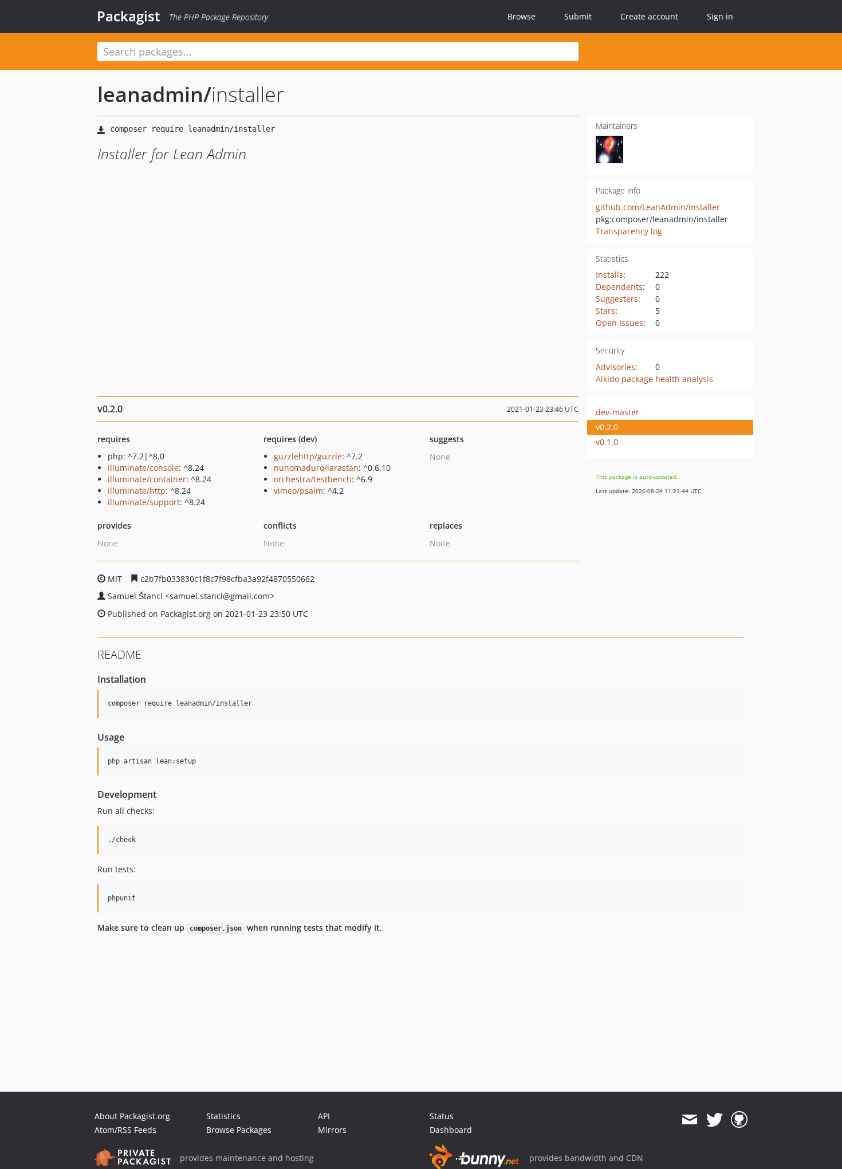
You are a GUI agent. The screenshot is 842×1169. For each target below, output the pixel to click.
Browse (521, 16)
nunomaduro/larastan (316, 467)
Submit (578, 16)
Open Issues (619, 322)
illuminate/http (137, 490)
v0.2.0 (607, 427)
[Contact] (689, 1119)
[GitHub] (739, 1119)
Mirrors (332, 1129)
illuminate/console (143, 467)
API (324, 1116)
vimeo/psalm (298, 490)
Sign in (720, 16)
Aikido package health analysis (654, 378)
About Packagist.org (132, 1116)
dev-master (617, 412)
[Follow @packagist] (714, 1119)
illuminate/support (144, 502)
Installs (609, 274)
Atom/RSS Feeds (125, 1129)
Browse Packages (239, 1129)
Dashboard (451, 1129)
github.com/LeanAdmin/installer (658, 207)
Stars (605, 310)
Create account (649, 16)
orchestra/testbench (313, 479)
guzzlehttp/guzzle (308, 456)
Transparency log (629, 231)
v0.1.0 (607, 441)
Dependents (619, 286)
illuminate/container (147, 479)
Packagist (128, 16)
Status (442, 1116)
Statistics (223, 1116)
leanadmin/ (154, 94)
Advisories (615, 366)
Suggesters (617, 298)
